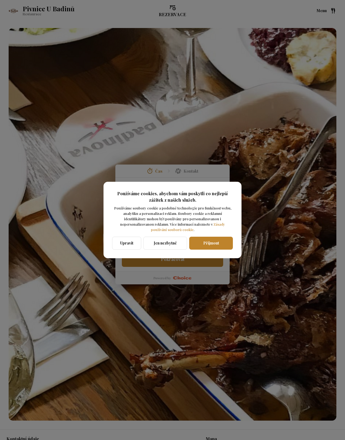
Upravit (126, 243)
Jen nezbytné (165, 243)
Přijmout (211, 243)
